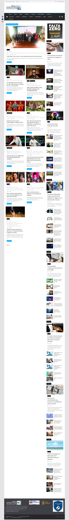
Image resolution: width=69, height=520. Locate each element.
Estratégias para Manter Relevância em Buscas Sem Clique (58, 280)
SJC (35, 117)
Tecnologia (11, 16)
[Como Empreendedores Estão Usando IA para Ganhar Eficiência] (49, 104)
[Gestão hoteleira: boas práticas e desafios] (49, 484)
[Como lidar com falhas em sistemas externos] (49, 317)
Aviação (17, 16)
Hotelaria (11, 19)
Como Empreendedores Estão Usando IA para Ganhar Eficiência (58, 103)
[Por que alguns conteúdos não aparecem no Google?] (54, 258)
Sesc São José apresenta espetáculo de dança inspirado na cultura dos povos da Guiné (34, 123)
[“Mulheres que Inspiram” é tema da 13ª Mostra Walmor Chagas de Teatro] (15, 212)
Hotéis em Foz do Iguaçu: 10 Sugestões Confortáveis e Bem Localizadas (58, 478)
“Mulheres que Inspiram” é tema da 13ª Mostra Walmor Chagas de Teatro (15, 230)
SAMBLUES (8, 152)
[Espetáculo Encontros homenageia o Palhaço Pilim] (15, 106)
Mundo (20, 14)
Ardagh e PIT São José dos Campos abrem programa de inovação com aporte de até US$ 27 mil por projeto (58, 211)
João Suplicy (9, 151)
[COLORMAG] (14, 501)
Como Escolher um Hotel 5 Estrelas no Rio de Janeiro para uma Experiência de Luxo (58, 471)
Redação (9, 51)
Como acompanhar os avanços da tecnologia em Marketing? (57, 225)
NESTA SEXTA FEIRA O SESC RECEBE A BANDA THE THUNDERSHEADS (34, 89)
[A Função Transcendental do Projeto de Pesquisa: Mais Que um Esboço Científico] (54, 327)
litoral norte (19, 116)
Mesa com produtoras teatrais (39, 187)
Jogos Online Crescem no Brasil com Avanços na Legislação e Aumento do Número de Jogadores (58, 166)
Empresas (33, 14)
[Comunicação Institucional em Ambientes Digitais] (49, 311)
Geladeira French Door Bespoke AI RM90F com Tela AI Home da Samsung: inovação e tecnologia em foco (58, 233)
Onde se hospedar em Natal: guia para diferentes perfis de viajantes (53, 456)
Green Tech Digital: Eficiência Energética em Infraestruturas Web (58, 246)
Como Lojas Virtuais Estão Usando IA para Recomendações (57, 298)
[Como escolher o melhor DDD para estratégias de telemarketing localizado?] (49, 428)
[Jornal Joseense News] (7, 17)
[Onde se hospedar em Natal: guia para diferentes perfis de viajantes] (54, 445)
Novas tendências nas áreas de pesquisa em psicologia (57, 360)
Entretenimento (41, 14)
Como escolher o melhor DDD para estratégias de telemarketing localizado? (58, 427)
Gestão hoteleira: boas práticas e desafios (57, 484)
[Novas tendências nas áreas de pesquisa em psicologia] (49, 361)
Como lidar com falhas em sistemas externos (57, 316)
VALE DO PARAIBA (29, 155)
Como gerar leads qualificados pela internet (57, 286)
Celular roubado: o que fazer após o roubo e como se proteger (58, 421)
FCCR (21, 223)
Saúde (44, 16)
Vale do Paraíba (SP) (32, 118)
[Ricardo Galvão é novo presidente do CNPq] (49, 374)
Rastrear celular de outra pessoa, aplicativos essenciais (58, 433)
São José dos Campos (14, 117)
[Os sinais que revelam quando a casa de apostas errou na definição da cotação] (49, 146)
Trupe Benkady (42, 117)
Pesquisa (49, 333)
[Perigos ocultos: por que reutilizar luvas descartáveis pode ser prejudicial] (49, 354)
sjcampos (37, 117)
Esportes (48, 14)
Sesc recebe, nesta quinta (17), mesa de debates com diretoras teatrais (14, 195)
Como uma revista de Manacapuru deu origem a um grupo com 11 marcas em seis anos (58, 81)
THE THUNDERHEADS (38, 85)
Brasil (10, 14)
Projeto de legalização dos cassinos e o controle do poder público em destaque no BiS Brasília (58, 159)
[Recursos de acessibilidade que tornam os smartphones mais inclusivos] (54, 390)
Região (15, 14)
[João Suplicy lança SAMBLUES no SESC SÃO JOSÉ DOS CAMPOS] (15, 141)
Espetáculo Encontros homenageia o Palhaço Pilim (15, 121)
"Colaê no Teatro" (30, 151)
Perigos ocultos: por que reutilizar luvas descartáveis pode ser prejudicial (58, 354)
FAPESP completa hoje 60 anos (58, 378)
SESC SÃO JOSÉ (29, 153)
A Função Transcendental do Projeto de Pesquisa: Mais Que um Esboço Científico (54, 338)
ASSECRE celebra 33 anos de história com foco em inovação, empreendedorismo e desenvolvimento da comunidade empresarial (58, 73)
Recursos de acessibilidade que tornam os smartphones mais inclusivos (54, 400)
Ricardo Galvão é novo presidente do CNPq (57, 373)
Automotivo (24, 16)
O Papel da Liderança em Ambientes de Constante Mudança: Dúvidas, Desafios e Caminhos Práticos (58, 96)
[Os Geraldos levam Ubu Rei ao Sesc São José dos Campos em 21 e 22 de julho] (15, 70)
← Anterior (8, 245)
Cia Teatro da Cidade (17, 188)
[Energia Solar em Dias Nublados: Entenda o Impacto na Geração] (49, 240)
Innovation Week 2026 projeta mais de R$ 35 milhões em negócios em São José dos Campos (54, 197)
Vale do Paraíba (9, 191)
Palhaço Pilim (8, 117)
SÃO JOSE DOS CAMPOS (31, 84)
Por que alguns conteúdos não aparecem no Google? (54, 268)
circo (16, 116)
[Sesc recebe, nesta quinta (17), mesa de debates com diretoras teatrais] (15, 177)
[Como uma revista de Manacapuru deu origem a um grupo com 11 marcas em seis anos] (49, 81)
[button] (11, 14)
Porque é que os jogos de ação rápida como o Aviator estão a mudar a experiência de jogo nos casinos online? (58, 137)
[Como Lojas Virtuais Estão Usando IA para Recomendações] (49, 299)
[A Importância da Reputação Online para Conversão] (49, 293)
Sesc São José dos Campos (13, 54)
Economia (27, 14)
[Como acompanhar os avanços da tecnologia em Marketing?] (49, 226)
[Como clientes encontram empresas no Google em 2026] (54, 47)
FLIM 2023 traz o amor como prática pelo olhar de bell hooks (24, 56)
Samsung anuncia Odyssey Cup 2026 (52, 125)
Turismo (31, 16)
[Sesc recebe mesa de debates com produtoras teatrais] (35, 177)
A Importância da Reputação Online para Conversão (58, 292)
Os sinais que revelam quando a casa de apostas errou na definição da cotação (57, 145)
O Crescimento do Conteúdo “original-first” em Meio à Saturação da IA (58, 219)
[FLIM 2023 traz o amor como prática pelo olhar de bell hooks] (25, 37)
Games (48, 121)
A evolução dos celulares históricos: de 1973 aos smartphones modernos (58, 415)
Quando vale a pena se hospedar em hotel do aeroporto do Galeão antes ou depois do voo (58, 490)
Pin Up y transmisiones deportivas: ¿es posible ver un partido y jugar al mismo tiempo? (58, 174)
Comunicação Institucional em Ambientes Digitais (57, 310)
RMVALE (29, 116)
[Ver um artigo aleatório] (62, 17)
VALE (28, 118)
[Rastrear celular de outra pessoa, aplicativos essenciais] (49, 434)
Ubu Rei (21, 80)
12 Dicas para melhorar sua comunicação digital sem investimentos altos (58, 304)
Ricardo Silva (37, 151)
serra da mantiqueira (21, 117)
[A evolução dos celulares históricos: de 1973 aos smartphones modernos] (49, 416)
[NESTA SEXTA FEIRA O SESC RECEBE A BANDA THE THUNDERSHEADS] (35, 72)
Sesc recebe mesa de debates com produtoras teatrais (34, 193)
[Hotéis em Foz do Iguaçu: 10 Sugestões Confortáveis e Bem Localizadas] (49, 478)
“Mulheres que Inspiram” (10, 188)
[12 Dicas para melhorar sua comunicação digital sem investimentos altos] (49, 305)
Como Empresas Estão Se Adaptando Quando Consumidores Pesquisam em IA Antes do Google (58, 88)
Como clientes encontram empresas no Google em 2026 (54, 57)
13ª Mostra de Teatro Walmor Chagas (13, 187)
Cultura (49, 16)
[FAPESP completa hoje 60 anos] (49, 379)
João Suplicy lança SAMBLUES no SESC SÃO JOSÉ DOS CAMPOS (15, 157)
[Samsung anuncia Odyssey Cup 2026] (54, 115)
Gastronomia (38, 16)
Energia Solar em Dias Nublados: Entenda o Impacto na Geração (57, 240)
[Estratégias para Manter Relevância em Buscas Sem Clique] (49, 281)
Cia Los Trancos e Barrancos (12, 116)
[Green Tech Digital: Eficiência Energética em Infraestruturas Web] (49, 246)
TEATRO (19, 80)
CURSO (34, 151)
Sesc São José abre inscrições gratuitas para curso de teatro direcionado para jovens (35, 159)
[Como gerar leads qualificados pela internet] (49, 287)
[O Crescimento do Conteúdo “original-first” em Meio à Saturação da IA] (49, 219)
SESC (8, 54)
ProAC (7, 224)
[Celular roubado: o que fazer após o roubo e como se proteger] (49, 422)
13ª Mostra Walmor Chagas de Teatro (13, 222)
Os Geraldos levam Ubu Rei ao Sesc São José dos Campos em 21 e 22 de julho (15, 84)
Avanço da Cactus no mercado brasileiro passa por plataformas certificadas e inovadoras (58, 152)
